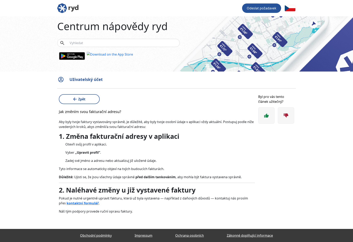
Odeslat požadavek (261, 8)
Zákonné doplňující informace (250, 235)
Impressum (143, 235)
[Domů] (67, 8)
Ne (286, 115)
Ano (266, 115)
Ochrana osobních (189, 235)
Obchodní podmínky (96, 235)
